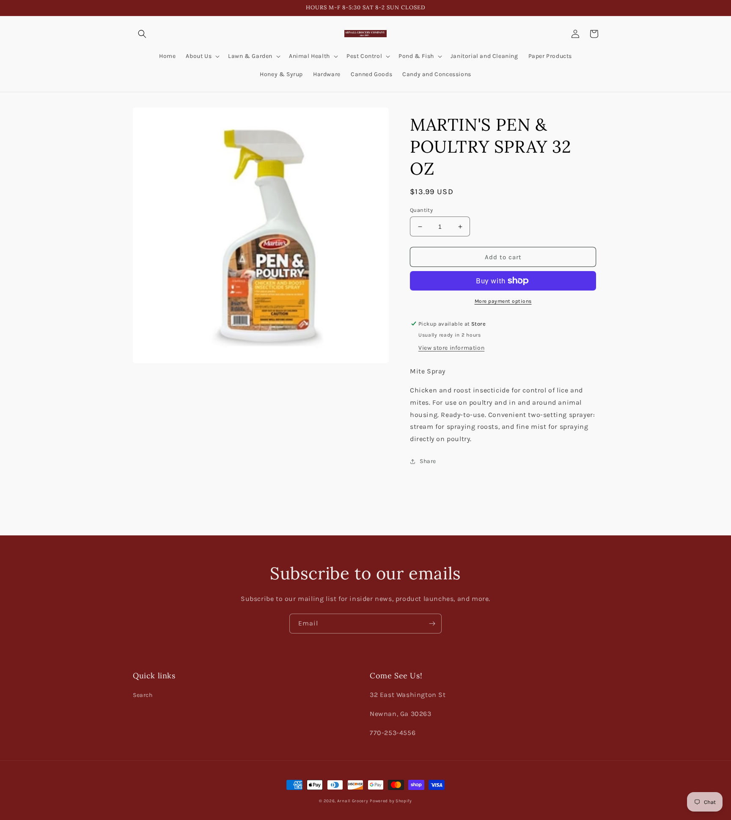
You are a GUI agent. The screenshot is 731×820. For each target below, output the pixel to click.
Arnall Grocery (352, 801)
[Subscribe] (432, 624)
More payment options (503, 301)
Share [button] (428, 461)
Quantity (421, 210)
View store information (451, 347)
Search (143, 695)
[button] (142, 34)
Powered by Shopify (391, 801)
